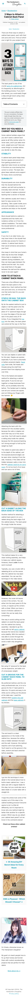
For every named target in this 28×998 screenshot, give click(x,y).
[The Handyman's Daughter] (14, 3)
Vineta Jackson (15, 19)
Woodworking (12, 10)
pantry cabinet (19, 629)
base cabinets (19, 700)
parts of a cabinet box (14, 86)
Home (3, 10)
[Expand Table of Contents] (24, 104)
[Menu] (3, 4)
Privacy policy (14, 993)
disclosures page (14, 122)
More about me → (14, 971)
